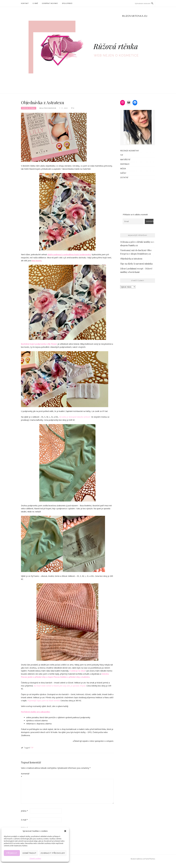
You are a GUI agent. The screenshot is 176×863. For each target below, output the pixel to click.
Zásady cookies (35, 858)
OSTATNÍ (124, 177)
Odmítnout (29, 853)
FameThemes (150, 859)
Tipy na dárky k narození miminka (136, 263)
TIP (32, 747)
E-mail (24, 820)
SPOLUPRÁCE (67, 3)
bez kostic (36, 260)
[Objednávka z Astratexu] (54, 137)
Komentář (25, 775)
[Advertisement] (137, 195)
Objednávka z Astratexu (131, 258)
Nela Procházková (47, 108)
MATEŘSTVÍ (125, 159)
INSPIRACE (124, 164)
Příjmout (11, 853)
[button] (65, 831)
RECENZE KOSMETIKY (129, 150)
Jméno (24, 811)
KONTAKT (25, 3)
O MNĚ (35, 3)
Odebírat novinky (50, 3)
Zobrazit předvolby (53, 853)
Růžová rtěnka (28, 108)
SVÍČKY (123, 173)
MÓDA (123, 168)
